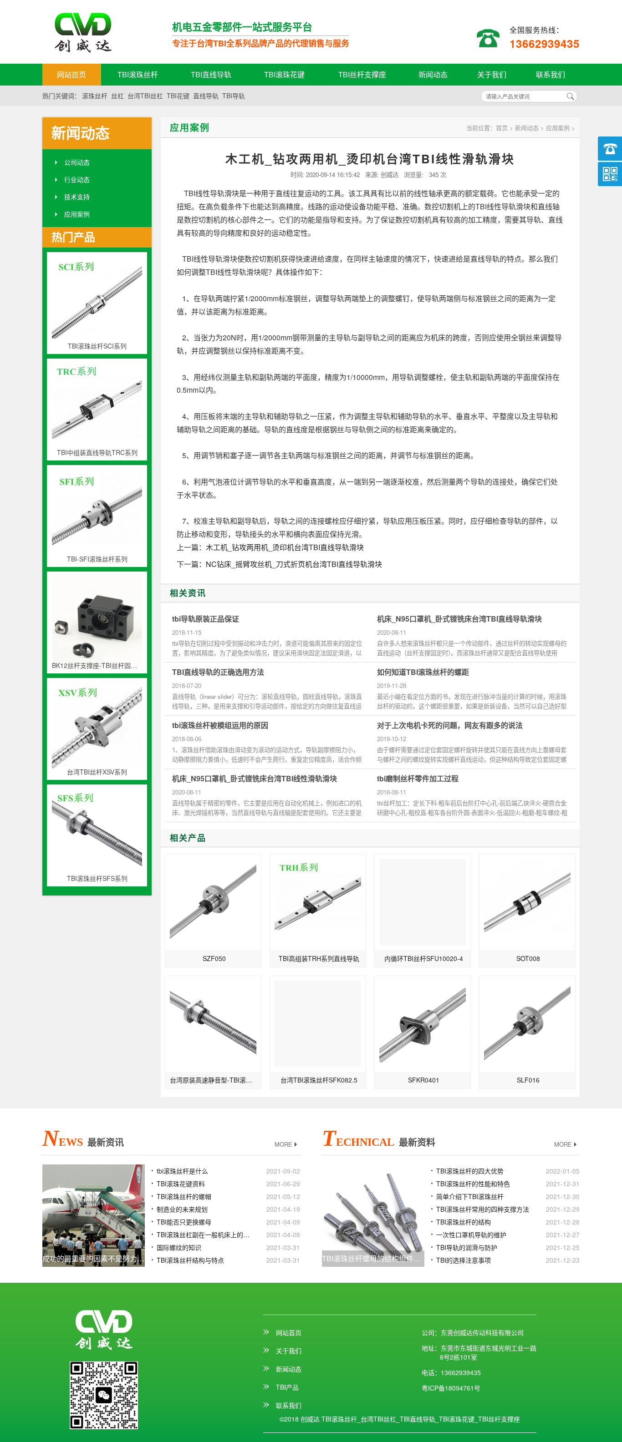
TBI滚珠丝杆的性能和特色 (473, 1183)
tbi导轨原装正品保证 (205, 619)
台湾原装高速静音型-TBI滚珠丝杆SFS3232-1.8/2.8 (215, 1079)
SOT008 (528, 958)
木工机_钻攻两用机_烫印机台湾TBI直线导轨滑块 (285, 547)
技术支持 (77, 196)
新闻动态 (433, 74)
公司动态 (77, 162)
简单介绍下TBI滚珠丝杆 (470, 1196)
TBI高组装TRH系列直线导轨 (319, 958)
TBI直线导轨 (211, 74)
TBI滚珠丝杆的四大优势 (470, 1170)
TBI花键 (178, 95)
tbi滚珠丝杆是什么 (182, 1170)
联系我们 (550, 74)
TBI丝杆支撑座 (362, 74)
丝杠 (117, 95)
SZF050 (214, 958)
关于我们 (491, 74)
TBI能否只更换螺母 (184, 1221)
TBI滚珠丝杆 (137, 74)
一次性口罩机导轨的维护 (471, 1234)
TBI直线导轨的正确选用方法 (218, 672)
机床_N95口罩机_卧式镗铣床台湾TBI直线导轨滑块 (459, 619)
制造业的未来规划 (182, 1209)
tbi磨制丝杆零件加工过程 (418, 779)
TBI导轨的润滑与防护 (466, 1247)
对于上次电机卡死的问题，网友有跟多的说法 (450, 725)
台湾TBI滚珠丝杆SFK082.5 (318, 1079)
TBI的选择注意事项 (463, 1260)
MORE (283, 1144)
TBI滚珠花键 (284, 74)
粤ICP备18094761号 (451, 1387)
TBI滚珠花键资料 (181, 1183)
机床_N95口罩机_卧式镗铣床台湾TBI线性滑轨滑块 (254, 779)
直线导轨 (206, 95)
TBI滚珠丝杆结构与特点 (190, 1260)
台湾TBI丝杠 (145, 95)
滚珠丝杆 (94, 95)
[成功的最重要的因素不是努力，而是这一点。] (93, 1214)
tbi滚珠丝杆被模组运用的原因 (220, 725)
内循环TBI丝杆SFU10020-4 (423, 958)
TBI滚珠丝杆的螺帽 (184, 1196)
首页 (502, 127)
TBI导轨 (233, 95)
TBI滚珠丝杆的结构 (463, 1221)
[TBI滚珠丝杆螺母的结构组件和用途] (373, 1214)
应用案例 (77, 213)
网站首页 (71, 74)
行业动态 (77, 179)
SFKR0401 (423, 1079)
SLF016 (528, 1079)
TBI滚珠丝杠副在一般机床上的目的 (206, 1234)
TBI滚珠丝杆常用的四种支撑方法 (482, 1209)
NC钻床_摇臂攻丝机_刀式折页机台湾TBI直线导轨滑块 (294, 564)
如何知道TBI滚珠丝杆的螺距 (423, 672)
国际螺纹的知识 (179, 1247)
